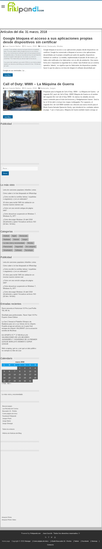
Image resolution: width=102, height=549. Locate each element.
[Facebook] (48, 537)
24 (30, 378)
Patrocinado (7, 247)
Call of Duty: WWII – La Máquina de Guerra (38, 84)
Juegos (52, 88)
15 (20, 375)
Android (43, 46)
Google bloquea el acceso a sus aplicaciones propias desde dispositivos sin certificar (48, 40)
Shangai (27, 541)
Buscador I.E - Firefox (9, 411)
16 (25, 375)
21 (15, 378)
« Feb (4, 383)
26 (4, 381)
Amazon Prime (7, 517)
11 (35, 371)
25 (35, 378)
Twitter (76, 541)
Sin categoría (30, 247)
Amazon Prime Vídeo (9, 520)
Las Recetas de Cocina (10, 409)
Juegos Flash (6, 418)
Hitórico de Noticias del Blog (12, 433)
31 (30, 381)
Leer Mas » (7, 75)
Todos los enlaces (8, 429)
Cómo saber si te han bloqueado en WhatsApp (19, 193)
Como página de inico (9, 413)
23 (25, 378)
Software (18, 250)
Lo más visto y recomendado (13, 243)
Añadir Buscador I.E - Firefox (61, 541)
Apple (14, 236)
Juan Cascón (47, 533)
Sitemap (94, 541)
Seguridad (19, 247)
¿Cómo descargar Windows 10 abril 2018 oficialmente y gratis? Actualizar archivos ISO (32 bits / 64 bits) (19, 222)
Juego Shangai (7, 423)
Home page (6, 541)
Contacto (50, 545)
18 (35, 375)
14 (15, 375)
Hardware (6, 239)
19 (4, 378)
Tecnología (29, 250)
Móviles (60, 46)
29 (20, 381)
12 (4, 375)
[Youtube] (55, 537)
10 (30, 371)
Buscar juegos (7, 406)
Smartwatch (7, 250)
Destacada (51, 46)
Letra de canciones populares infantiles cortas (19, 190)
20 (9, 378)
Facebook (85, 541)
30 (25, 381)
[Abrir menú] (3, 7)
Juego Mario (6, 421)
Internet (16, 239)
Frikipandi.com (35, 533)
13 (9, 375)
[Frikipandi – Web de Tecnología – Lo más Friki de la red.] (28, 7)
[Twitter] (52, 537)
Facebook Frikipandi (9, 416)
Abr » (9, 383)
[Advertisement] (20, 141)
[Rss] (46, 537)
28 (15, 381)
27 (9, 381)
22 (20, 378)
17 (30, 375)
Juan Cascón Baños (13, 46)
